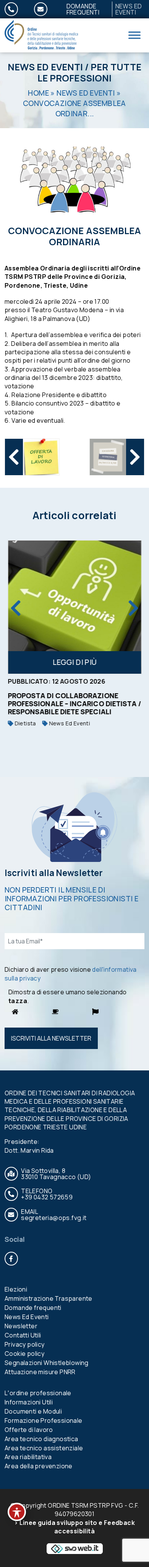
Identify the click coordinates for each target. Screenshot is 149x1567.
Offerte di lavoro (29, 1429)
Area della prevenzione (39, 1466)
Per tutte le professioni (89, 72)
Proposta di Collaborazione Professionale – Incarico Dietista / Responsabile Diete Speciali (74, 703)
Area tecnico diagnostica (41, 1439)
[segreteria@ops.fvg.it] (45, 9)
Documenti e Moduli (33, 1411)
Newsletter (21, 1326)
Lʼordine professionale (38, 1393)
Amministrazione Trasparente (48, 1298)
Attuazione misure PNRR (40, 1372)
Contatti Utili (23, 1335)
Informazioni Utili (29, 1402)
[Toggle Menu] (134, 35)
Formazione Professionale (44, 1420)
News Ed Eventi (45, 66)
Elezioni (16, 1289)
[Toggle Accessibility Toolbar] (17, 1512)
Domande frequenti (83, 9)
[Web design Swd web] (74, 1548)
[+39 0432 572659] (16, 9)
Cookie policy (24, 1353)
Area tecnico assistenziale (44, 1448)
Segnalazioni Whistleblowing (47, 1363)
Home (38, 93)
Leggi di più (74, 662)
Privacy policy (25, 1344)
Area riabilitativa (28, 1457)
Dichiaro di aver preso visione (71, 973)
